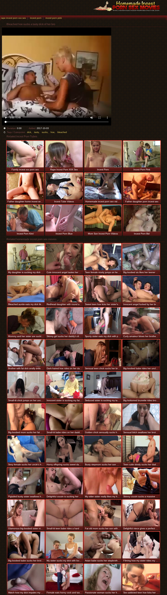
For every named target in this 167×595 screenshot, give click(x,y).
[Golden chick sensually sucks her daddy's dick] (102, 417)
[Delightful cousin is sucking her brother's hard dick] (64, 481)
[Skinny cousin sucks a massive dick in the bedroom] (140, 481)
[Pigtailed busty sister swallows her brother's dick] (25, 481)
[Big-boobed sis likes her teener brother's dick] (140, 256)
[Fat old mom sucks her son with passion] (102, 513)
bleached (62, 132)
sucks (45, 132)
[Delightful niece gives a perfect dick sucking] (140, 513)
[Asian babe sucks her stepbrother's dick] (102, 545)
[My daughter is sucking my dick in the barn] (25, 256)
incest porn (35, 18)
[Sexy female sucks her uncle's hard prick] (25, 449)
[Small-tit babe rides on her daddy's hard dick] (64, 417)
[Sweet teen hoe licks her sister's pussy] (102, 289)
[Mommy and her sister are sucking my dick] (25, 321)
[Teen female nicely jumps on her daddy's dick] (102, 256)
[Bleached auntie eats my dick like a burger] (25, 289)
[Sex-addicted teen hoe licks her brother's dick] (140, 577)
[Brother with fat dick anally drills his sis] (25, 353)
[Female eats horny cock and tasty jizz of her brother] (64, 577)
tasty (36, 132)
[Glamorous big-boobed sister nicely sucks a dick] (25, 513)
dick (29, 132)
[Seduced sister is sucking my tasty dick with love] (102, 385)
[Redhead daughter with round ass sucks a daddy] (64, 289)
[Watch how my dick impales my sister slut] (25, 577)
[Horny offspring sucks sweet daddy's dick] (64, 449)
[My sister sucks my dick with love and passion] (64, 545)
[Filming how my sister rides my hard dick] (140, 545)
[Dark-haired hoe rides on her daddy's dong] (64, 353)
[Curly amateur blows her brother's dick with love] (140, 321)
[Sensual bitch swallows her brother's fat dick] (140, 417)
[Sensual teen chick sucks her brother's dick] (102, 353)
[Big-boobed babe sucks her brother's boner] (25, 545)
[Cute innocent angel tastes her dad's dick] (64, 256)
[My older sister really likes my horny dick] (102, 481)
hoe (52, 132)
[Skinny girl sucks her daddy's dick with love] (64, 321)
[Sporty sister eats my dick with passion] (102, 321)
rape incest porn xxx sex (13, 18)
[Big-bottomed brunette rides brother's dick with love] (140, 385)
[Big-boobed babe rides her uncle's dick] (140, 353)
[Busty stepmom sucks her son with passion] (102, 449)
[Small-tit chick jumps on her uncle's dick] (25, 385)
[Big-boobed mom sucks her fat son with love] (25, 417)
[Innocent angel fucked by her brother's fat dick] (140, 289)
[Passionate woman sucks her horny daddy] (102, 577)
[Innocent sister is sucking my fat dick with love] (64, 385)
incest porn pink (54, 18)
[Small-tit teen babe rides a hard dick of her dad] (64, 513)
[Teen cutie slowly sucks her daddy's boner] (140, 449)
